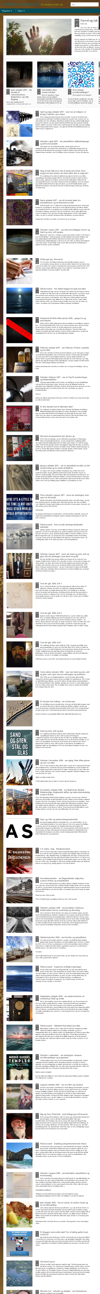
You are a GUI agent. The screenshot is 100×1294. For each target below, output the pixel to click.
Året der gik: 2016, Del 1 (50, 642)
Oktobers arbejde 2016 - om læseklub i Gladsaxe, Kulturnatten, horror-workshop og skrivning (62, 909)
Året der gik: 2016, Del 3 (51, 583)
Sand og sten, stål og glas (51, 731)
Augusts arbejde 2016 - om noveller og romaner (61, 1085)
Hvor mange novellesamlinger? (81, 91)
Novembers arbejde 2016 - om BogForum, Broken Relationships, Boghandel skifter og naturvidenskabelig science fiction (65, 792)
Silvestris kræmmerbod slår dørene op (57, 436)
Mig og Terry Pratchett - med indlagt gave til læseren (64, 1114)
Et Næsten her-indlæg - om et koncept (57, 701)
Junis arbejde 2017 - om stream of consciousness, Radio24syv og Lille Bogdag (21, 95)
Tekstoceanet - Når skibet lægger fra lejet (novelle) (63, 289)
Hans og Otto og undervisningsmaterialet (59, 819)
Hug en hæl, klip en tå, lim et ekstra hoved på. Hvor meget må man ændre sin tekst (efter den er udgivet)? (64, 172)
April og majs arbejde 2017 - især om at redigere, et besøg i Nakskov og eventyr (63, 113)
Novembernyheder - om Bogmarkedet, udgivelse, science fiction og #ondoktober (62, 879)
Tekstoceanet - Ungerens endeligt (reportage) (60, 967)
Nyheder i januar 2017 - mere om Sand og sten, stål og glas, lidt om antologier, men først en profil (64, 555)
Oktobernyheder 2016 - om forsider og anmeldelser (63, 937)
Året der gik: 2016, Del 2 (51, 613)
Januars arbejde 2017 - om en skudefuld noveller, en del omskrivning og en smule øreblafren (65, 467)
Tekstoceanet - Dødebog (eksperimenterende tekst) (63, 1144)
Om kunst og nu (47, 1261)
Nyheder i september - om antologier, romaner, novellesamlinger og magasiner (61, 1056)
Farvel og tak (89, 20)
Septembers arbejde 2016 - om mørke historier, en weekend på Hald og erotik (62, 997)
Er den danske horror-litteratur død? (56, 407)
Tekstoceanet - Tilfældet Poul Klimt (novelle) (60, 1026)
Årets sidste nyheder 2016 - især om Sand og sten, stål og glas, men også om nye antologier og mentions (64, 673)
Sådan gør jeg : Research (51, 259)
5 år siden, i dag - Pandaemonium (55, 849)
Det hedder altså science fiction (49, 91)
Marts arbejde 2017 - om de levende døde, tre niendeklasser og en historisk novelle (60, 201)
